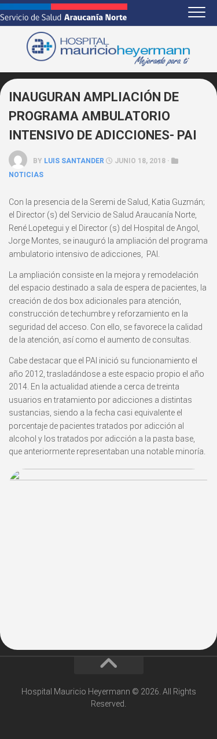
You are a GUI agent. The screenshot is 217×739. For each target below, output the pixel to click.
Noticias (26, 175)
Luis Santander (74, 161)
